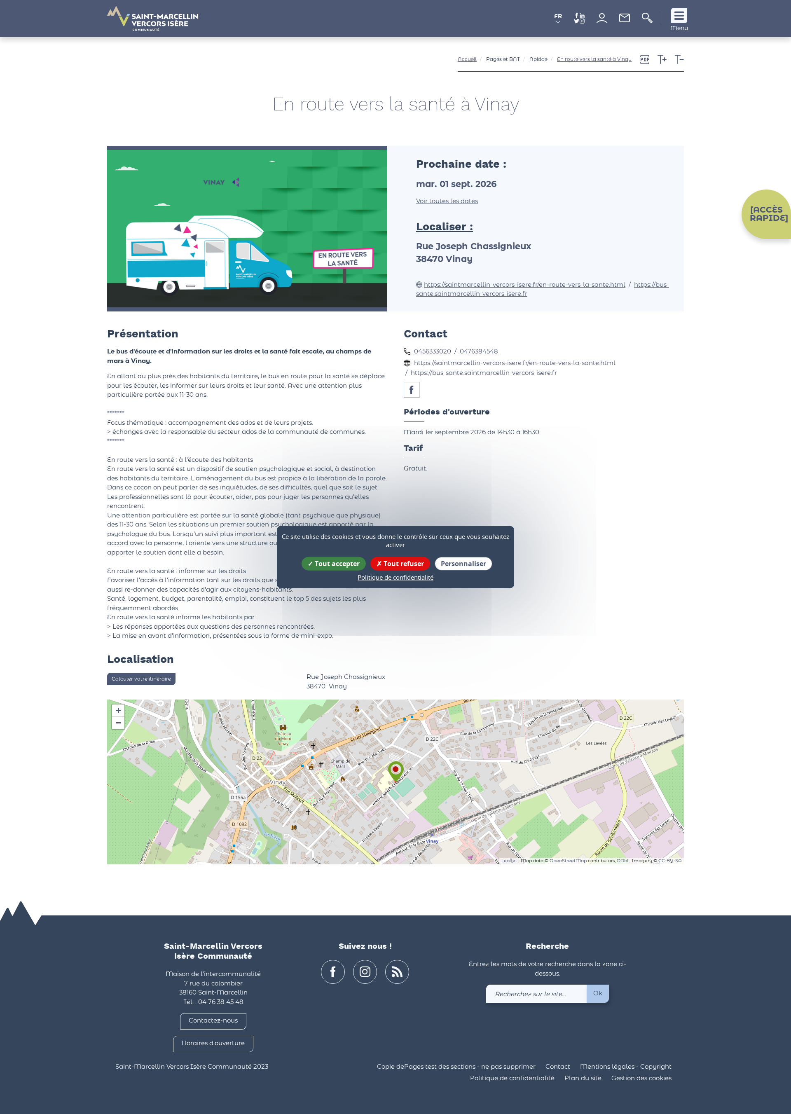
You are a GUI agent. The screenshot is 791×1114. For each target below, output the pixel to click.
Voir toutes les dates (447, 201)
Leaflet (509, 861)
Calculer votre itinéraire (141, 678)
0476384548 (479, 352)
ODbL (623, 861)
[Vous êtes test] (602, 17)
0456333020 (432, 352)
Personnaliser (463, 563)
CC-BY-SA (670, 861)
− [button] (118, 723)
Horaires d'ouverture (213, 1043)
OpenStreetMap (568, 861)
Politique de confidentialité (512, 1078)
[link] (624, 20)
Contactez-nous (213, 1021)
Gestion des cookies (641, 1078)
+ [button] (118, 710)
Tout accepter (336, 563)
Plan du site (582, 1078)
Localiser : (444, 227)
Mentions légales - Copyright (626, 1067)
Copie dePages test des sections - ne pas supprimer (456, 1067)
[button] (558, 20)
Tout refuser (403, 563)
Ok (597, 993)
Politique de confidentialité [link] (395, 577)
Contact (557, 1067)
